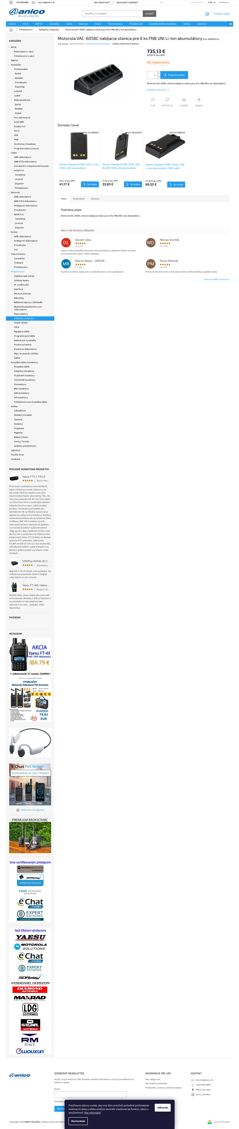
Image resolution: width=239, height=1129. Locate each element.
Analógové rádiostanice (25, 205)
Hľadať (149, 13)
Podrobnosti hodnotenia (98, 43)
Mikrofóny (19, 298)
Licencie (19, 179)
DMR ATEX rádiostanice (25, 161)
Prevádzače (21, 82)
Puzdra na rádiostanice (25, 349)
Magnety (18, 432)
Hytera (14, 232)
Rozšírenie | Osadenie (25, 144)
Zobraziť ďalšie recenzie (216, 279)
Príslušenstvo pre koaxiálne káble (30, 402)
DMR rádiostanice (22, 157)
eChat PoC (19, 170)
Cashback (15, 459)
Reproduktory (21, 314)
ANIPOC (14, 60)
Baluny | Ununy (21, 437)
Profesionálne (21, 69)
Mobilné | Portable (23, 415)
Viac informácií (92, 1113)
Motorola (15, 192)
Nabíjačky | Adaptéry (24, 318)
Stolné (18, 113)
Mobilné (19, 78)
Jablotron (15, 450)
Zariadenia (20, 174)
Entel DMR (19, 122)
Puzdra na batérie (23, 344)
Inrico (17, 130)
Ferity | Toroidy (21, 441)
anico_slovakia (203, 1094)
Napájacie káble (22, 331)
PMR (16, 139)
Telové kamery (18, 254)
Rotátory (18, 424)
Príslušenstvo (21, 188)
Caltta (14, 152)
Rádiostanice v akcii (24, 51)
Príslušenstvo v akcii (24, 56)
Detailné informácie (156, 90)
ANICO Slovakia (203, 1089)
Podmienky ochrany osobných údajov (163, 1087)
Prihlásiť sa (64, 1108)
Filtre (16, 327)
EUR (210, 2)
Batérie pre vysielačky (25, 340)
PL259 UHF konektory (24, 375)
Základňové (20, 410)
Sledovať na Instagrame (32, 810)
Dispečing (20, 86)
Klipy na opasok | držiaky (26, 353)
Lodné (17, 95)
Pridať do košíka (176, 75)
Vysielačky (16, 64)
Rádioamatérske (22, 100)
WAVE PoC (19, 214)
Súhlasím (162, 1107)
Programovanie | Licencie (26, 148)
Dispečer (19, 183)
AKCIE (13, 47)
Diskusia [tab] (95, 198)
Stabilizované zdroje (24, 276)
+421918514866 (203, 1084)
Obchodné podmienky (127, 2)
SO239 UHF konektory (24, 380)
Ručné (18, 73)
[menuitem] (12, 24)
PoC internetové (22, 117)
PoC (16, 249)
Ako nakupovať (102, 2)
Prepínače (19, 428)
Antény (14, 406)
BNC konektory (21, 388)
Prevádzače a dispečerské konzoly (31, 166)
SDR (16, 135)
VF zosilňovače (21, 284)
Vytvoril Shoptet (222, 1122)
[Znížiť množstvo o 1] (158, 77)
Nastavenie (78, 1121)
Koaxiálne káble (21, 366)
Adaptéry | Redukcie (24, 371)
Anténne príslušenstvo (25, 446)
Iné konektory (21, 397)
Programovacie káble (24, 336)
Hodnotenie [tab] (79, 198)
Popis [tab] (64, 198)
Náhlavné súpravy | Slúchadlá (28, 302)
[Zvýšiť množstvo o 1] (158, 73)
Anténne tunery (21, 280)
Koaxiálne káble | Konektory (24, 362)
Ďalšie (17, 358)
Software (18, 262)
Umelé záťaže (21, 322)
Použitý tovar (17, 454)
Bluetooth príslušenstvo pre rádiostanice (28, 308)
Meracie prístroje (22, 293)
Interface (18, 289)
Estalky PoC (20, 126)
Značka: (125, 43)
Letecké (18, 91)
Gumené (18, 419)
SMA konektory (21, 393)
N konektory (20, 384)
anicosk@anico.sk (204, 1080)
